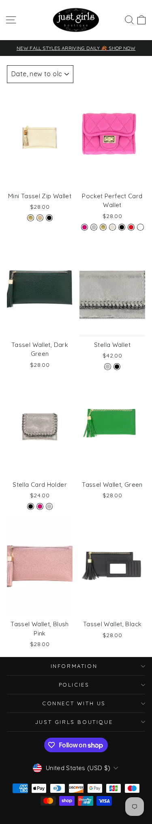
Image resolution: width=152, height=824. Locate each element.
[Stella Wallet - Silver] (108, 367)
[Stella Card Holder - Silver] (49, 506)
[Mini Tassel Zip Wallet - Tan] (40, 218)
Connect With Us (74, 703)
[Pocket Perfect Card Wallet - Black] (122, 227)
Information (74, 666)
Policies (74, 684)
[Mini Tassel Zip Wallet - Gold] (31, 218)
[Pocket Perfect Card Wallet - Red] (131, 227)
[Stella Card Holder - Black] (31, 506)
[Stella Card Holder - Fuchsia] (40, 506)
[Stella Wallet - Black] (117, 367)
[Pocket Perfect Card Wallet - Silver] (94, 227)
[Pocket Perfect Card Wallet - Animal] (140, 227)
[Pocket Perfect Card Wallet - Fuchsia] (84, 227)
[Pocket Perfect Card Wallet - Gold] (103, 227)
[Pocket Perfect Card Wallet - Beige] (112, 227)
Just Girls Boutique (74, 722)
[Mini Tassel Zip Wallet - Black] (49, 218)
